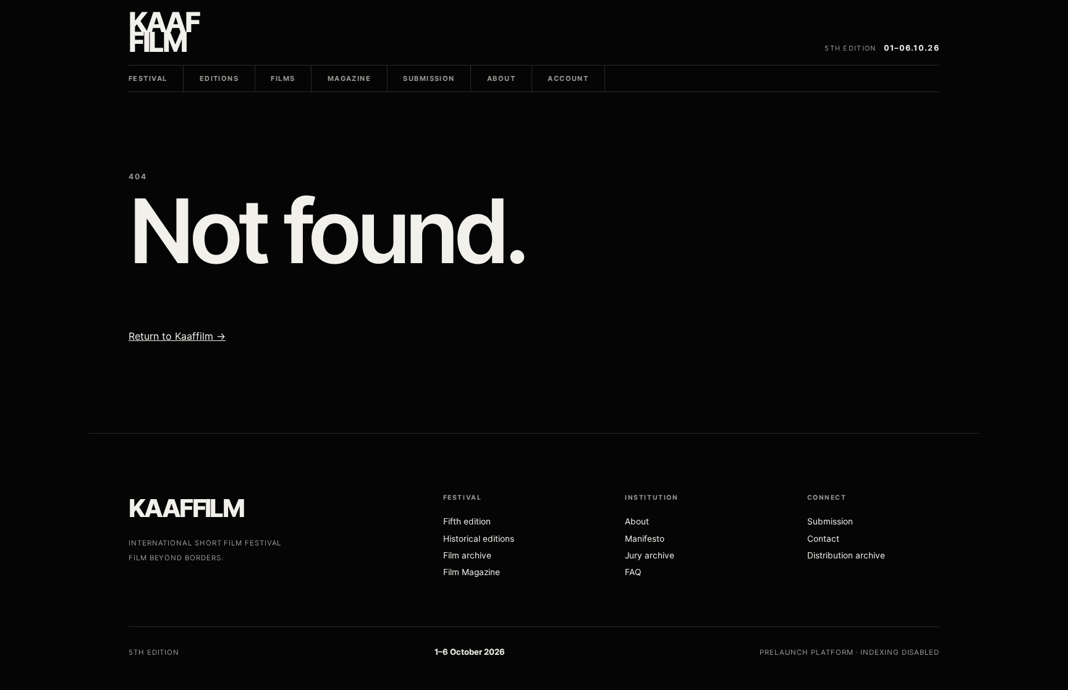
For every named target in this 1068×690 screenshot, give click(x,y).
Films (283, 78)
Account (568, 78)
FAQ (633, 572)
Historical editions (478, 539)
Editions (219, 78)
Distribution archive (846, 555)
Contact (823, 539)
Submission (428, 78)
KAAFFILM (186, 508)
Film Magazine (471, 572)
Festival (148, 78)
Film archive (467, 555)
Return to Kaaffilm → (177, 336)
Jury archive (649, 555)
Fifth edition (467, 521)
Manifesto (644, 539)
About (501, 78)
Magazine (349, 78)
